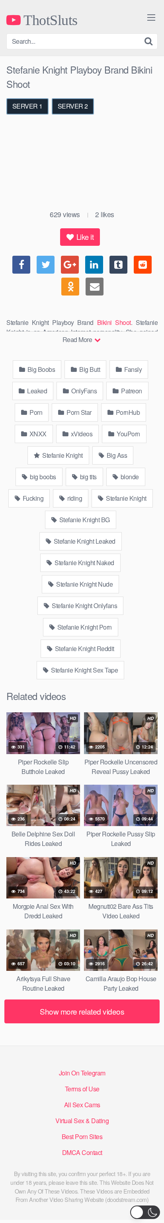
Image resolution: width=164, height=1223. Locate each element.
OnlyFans (83, 390)
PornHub (127, 412)
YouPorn (127, 433)
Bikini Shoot (114, 322)
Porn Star (78, 412)
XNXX (37, 433)
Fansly (132, 369)
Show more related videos (82, 1011)
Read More (78, 339)
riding (74, 498)
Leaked (36, 390)
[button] (145, 1212)
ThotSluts (49, 20)
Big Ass (116, 455)
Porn (35, 412)
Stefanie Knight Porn (84, 627)
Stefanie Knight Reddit (83, 648)
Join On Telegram (82, 1072)
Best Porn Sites (82, 1136)
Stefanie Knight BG (84, 519)
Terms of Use (82, 1088)
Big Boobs (40, 369)
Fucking (32, 498)
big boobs (42, 476)
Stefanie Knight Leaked (83, 541)
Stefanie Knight (62, 455)
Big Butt (89, 369)
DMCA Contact (82, 1152)
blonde (129, 476)
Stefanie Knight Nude (84, 584)
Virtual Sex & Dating (82, 1120)
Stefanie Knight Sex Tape (84, 670)
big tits (87, 476)
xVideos (80, 433)
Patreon (131, 390)
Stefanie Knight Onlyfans (84, 605)
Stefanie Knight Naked (83, 562)
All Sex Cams (82, 1104)
